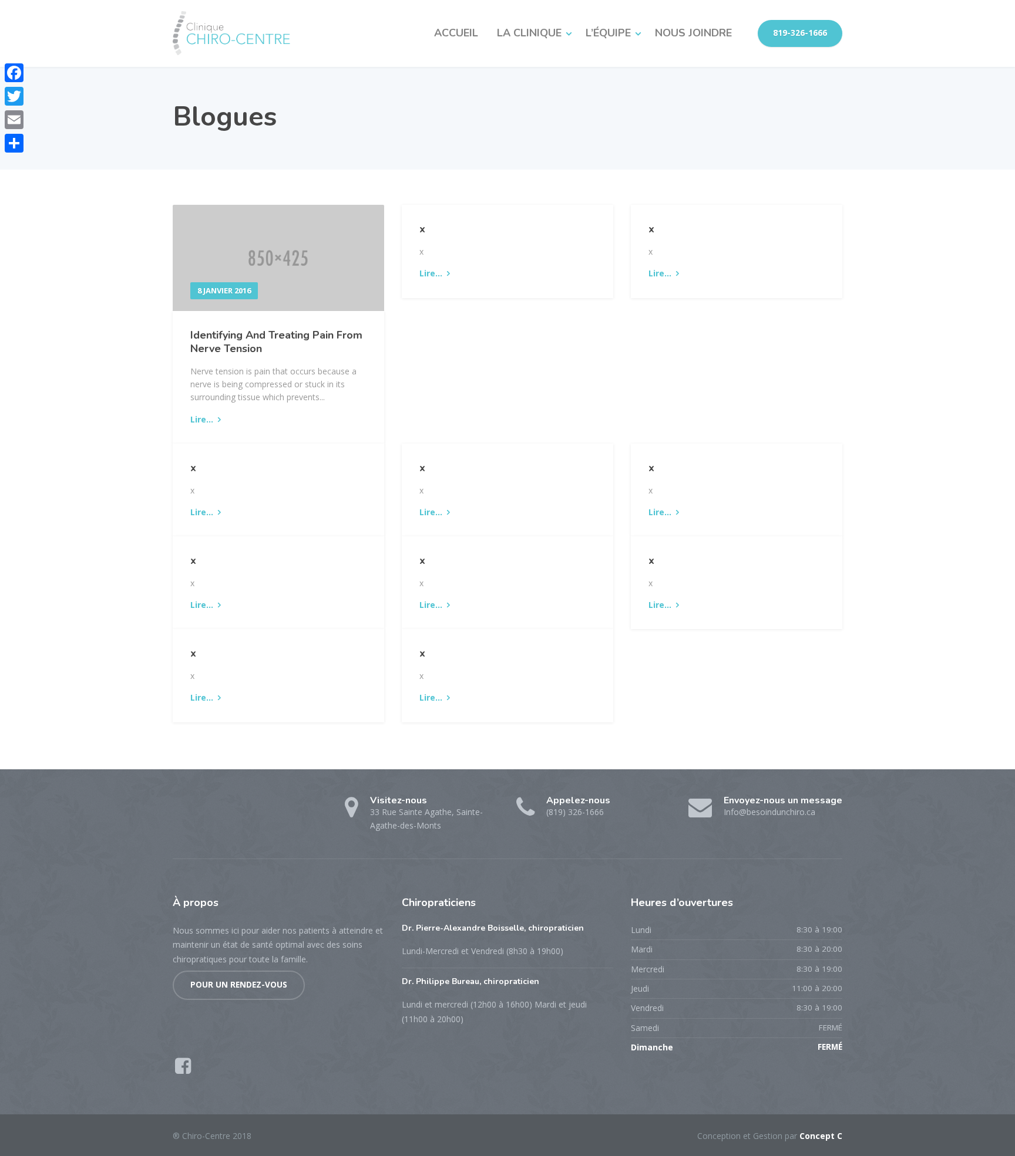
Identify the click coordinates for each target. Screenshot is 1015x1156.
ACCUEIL (456, 33)
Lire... (201, 419)
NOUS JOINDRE (693, 33)
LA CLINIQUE (529, 33)
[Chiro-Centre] (231, 33)
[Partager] (14, 143)
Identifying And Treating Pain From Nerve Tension (276, 342)
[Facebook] (14, 72)
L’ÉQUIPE (608, 33)
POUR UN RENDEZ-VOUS (238, 984)
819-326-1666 (800, 33)
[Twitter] (14, 96)
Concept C (820, 1135)
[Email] (14, 119)
